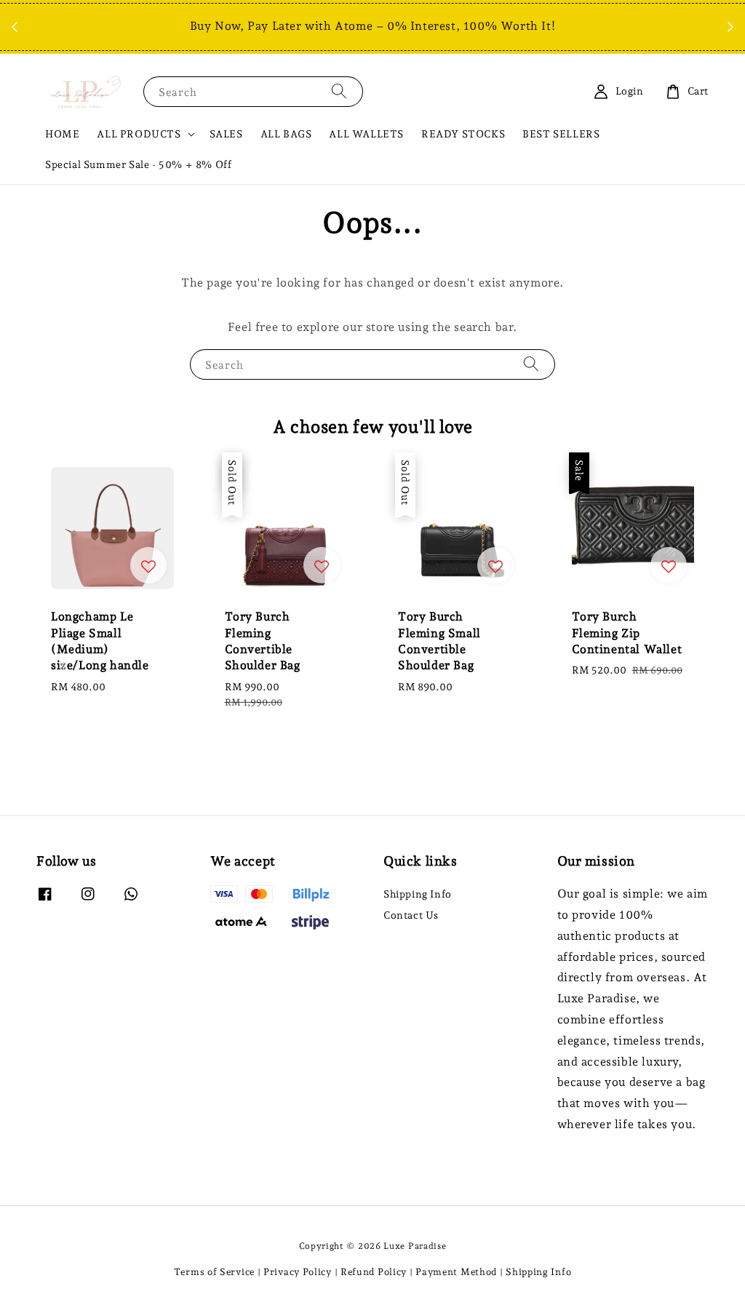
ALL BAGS (286, 134)
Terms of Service (214, 1271)
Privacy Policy (297, 1271)
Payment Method (456, 1271)
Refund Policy (373, 1271)
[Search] (339, 91)
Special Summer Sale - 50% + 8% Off (138, 164)
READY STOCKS (463, 134)
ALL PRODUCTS (138, 134)
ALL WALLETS (366, 134)
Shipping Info (417, 894)
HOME (62, 134)
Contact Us (411, 915)
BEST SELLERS (560, 134)
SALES (226, 134)
